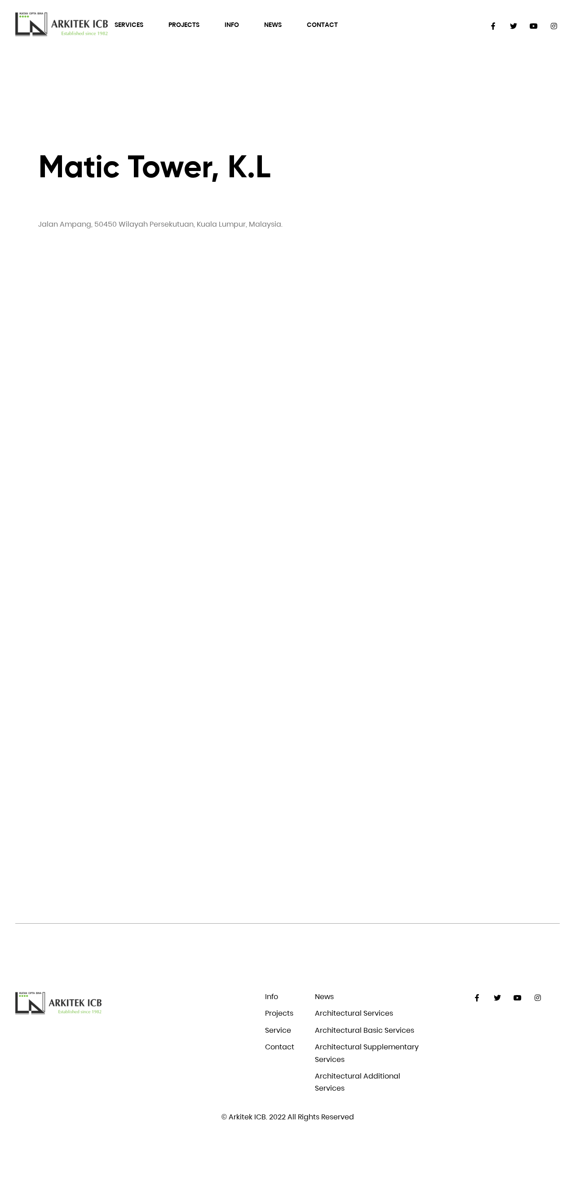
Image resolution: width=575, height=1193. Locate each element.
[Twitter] (514, 26)
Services (129, 24)
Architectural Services (354, 1013)
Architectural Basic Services (364, 1030)
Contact (322, 24)
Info (232, 24)
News (273, 24)
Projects (183, 24)
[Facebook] (493, 26)
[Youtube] (534, 26)
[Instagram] (554, 26)
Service (278, 1030)
